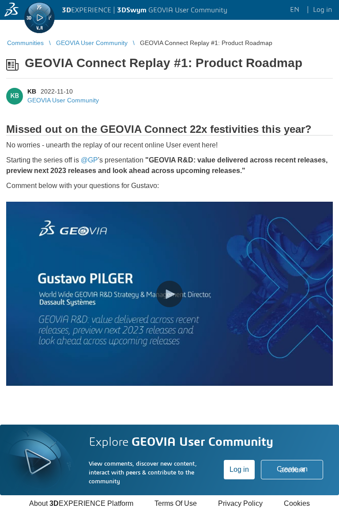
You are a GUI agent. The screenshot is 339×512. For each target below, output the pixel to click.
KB (31, 91)
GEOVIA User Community (63, 100)
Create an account (292, 469)
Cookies (297, 503)
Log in (239, 469)
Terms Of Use (175, 503)
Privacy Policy (240, 503)
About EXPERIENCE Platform (81, 503)
